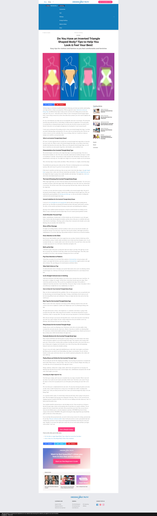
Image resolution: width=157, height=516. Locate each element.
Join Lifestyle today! (66, 429)
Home (76, 32)
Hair (60, 13)
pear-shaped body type (83, 172)
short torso (86, 174)
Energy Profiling (63, 20)
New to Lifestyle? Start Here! (81, 486)
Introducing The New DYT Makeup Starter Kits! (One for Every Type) (106, 137)
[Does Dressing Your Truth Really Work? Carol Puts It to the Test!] (96, 124)
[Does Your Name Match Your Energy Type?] (96, 117)
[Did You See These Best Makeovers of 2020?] (52, 480)
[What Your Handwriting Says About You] (96, 130)
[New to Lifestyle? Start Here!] (83, 480)
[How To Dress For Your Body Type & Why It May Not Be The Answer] (68, 480)
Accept (4, 514)
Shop (49, 2)
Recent (94, 144)
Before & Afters (63, 24)
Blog (45, 2)
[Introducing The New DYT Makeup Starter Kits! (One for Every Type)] (96, 136)
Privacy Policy (60, 466)
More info (10, 514)
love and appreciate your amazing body (57, 202)
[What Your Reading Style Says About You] (96, 111)
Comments (95, 147)
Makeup (61, 16)
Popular (94, 142)
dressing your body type (65, 194)
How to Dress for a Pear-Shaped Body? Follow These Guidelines (59, 438)
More (60, 27)
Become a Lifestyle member (55, 418)
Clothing (61, 5)
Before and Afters (105, 122)
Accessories (62, 9)
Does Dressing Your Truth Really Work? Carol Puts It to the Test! (107, 124)
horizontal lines (73, 259)
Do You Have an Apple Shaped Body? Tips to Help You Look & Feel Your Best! (63, 436)
